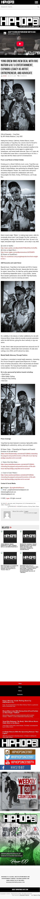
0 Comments (23, 75)
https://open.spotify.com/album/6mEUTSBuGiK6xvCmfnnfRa (19, 248)
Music (34, 506)
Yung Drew (7, 504)
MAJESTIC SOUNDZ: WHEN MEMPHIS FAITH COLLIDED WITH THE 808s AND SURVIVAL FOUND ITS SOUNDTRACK (28, 546)
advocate (9, 503)
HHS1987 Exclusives (22, 506)
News (37, 506)
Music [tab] (20, 687)
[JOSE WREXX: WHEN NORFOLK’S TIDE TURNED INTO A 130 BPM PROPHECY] (10, 536)
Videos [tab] (20, 690)
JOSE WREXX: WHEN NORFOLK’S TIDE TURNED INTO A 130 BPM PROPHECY (9, 545)
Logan (5, 75)
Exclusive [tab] (20, 694)
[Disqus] (20, 601)
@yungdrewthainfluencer (17, 487)
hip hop (30, 506)
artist (14, 503)
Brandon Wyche (24, 895)
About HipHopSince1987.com (20, 890)
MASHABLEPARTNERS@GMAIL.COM (15, 882)
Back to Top (37, 895)
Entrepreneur (19, 503)
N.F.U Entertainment (28, 503)
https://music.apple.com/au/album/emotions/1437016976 (17, 252)
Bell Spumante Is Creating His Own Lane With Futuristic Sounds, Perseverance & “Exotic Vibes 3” (9, 567)
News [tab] (20, 683)
